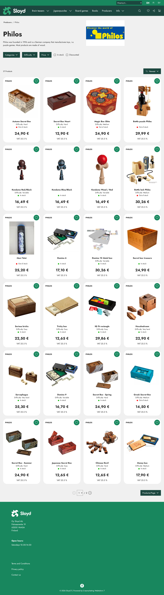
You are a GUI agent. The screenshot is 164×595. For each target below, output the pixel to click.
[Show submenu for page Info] (123, 11)
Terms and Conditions (21, 563)
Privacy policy (18, 569)
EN (147, 2)
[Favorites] (148, 11)
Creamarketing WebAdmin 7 (94, 590)
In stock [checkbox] (60, 54)
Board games (81, 10)
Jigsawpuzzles (60, 10)
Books (95, 10)
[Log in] (154, 11)
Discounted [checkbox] (74, 54)
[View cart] (159, 11)
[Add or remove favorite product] (36, 81)
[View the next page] (90, 493)
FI (153, 2)
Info (118, 10)
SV (159, 2)
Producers (107, 10)
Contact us (16, 574)
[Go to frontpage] (14, 11)
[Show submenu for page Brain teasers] (48, 11)
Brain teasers (38, 10)
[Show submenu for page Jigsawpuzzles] (70, 11)
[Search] (139, 11)
